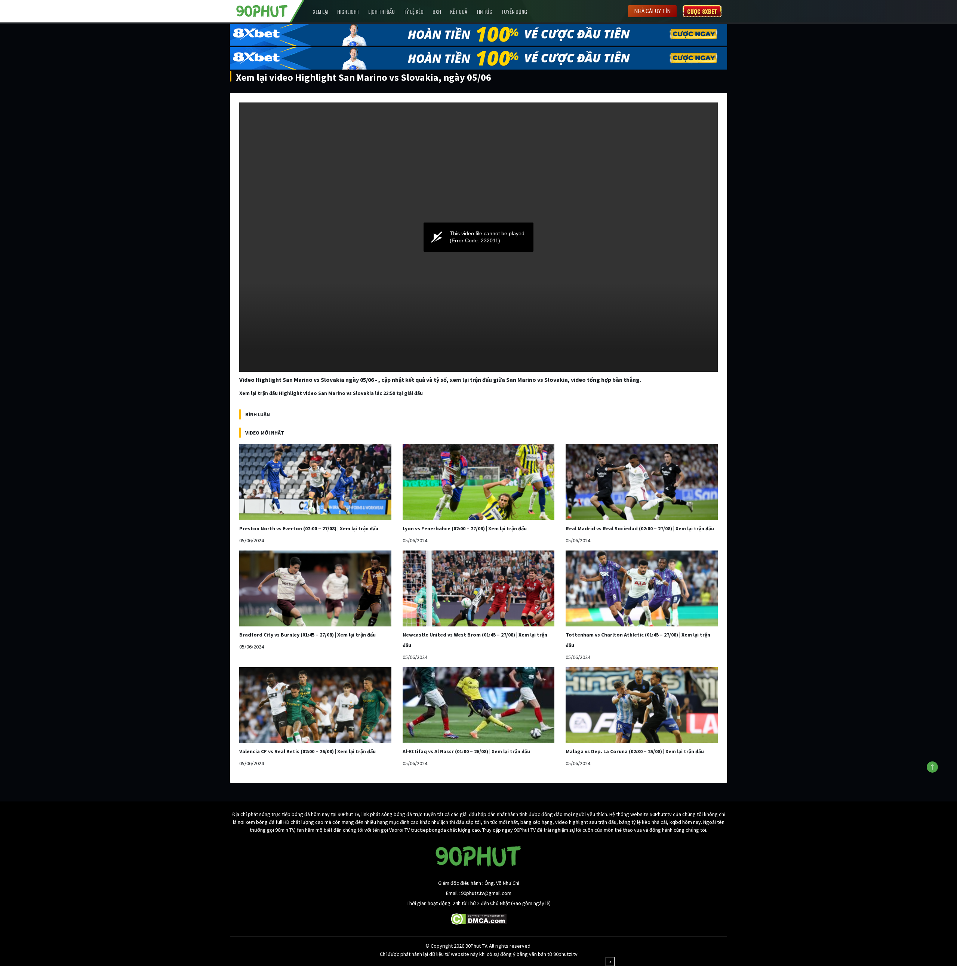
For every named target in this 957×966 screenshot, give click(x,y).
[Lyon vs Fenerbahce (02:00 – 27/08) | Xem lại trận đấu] (479, 482)
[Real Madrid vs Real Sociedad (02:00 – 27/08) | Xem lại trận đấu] (642, 482)
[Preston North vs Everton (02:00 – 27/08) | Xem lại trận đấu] (315, 482)
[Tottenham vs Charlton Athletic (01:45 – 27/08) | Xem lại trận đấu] (642, 588)
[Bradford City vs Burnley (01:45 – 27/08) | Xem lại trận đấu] (315, 588)
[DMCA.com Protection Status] (479, 918)
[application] (478, 237)
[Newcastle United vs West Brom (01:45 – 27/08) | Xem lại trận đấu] (479, 588)
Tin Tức (484, 11)
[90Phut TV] (262, 10)
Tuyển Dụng (514, 11)
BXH (437, 11)
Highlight (348, 11)
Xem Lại (320, 11)
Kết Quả (458, 11)
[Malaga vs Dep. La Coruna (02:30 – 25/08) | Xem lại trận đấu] (642, 705)
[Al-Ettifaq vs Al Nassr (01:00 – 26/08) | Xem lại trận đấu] (479, 705)
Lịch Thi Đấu (381, 11)
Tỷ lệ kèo (414, 11)
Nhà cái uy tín (652, 11)
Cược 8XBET (702, 11)
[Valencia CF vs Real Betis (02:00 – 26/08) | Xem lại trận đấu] (315, 705)
